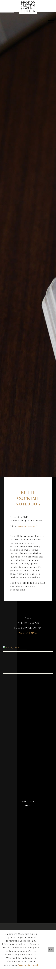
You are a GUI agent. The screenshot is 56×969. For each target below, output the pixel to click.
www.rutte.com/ (27, 526)
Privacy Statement (28, 965)
